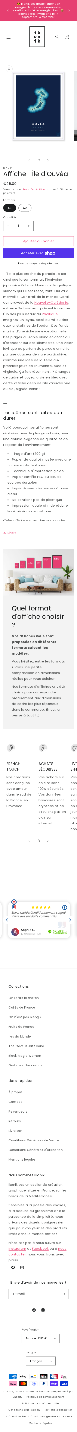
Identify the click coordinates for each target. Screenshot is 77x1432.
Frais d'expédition (34, 189)
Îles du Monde (20, 1036)
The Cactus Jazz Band (26, 1046)
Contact (15, 1102)
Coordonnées (18, 1416)
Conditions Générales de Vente (34, 1140)
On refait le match (24, 998)
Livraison (15, 1131)
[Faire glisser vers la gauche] (29, 160)
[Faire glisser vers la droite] (48, 160)
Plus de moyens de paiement (38, 263)
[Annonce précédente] (8, 10)
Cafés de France (22, 1007)
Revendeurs (18, 1111)
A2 (25, 208)
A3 (10, 208)
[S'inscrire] (63, 1294)
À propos (16, 1092)
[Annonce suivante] (69, 10)
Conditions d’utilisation (24, 1410)
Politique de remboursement (45, 1397)
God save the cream (25, 1065)
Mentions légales (22, 1159)
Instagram (17, 1248)
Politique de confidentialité (40, 1403)
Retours (15, 1121)
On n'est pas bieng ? (25, 1017)
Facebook (40, 1248)
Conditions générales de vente (51, 1416)
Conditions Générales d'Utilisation (36, 1150)
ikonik (18, 1391)
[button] (8, 37)
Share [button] (12, 533)
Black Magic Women (25, 1056)
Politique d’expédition (58, 1410)
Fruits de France (21, 1027)
